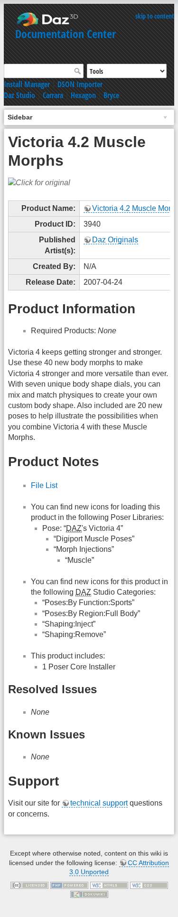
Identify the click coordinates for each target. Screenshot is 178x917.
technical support (99, 803)
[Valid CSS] (149, 884)
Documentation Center (65, 33)
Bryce (111, 95)
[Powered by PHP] (69, 884)
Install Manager (27, 84)
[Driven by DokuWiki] (89, 893)
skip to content (154, 15)
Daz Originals (115, 240)
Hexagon (83, 95)
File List (44, 485)
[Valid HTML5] (109, 884)
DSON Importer (80, 84)
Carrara (53, 95)
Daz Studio (19, 95)
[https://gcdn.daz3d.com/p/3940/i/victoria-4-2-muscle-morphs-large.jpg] (39, 183)
